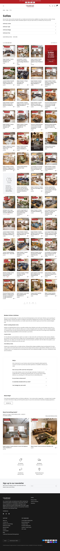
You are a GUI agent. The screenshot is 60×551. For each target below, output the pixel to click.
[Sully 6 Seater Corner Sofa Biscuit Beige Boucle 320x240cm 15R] (37, 265)
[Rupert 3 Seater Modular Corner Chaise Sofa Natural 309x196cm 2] (23, 138)
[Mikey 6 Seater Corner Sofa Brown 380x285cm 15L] (44, 431)
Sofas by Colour (7, 23)
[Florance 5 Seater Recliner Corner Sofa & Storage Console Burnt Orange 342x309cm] (51, 95)
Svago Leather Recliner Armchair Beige (36, 294)
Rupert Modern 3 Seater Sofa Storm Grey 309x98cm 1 (22, 254)
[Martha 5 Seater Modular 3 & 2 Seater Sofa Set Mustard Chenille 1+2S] (51, 116)
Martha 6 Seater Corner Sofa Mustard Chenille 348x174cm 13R (36, 254)
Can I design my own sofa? (19, 385)
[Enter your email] (56, 486)
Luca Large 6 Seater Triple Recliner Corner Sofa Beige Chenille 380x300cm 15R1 (51, 233)
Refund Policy (6, 527)
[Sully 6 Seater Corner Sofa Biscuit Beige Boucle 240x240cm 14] (23, 285)
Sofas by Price (6, 33)
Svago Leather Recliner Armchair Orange (50, 147)
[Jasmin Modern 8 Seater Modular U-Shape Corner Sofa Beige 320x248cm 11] (9, 224)
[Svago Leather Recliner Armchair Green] (23, 159)
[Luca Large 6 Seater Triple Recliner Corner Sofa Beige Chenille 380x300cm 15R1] (51, 224)
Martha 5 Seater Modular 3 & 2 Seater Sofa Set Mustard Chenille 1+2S (50, 126)
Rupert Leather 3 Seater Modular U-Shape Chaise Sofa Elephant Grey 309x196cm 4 (50, 83)
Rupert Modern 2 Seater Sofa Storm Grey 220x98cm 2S (8, 60)
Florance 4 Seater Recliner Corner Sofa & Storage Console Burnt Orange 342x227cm (37, 126)
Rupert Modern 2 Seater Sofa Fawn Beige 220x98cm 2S (8, 126)
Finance (4, 529)
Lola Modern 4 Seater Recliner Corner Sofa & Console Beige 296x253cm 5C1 (23, 61)
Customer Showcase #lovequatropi (11, 534)
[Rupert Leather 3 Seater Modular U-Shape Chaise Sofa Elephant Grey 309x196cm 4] (51, 73)
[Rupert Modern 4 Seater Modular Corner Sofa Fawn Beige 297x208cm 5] (23, 95)
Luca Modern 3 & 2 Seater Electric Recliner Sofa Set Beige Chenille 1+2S (50, 254)
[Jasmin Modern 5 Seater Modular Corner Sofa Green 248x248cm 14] (9, 73)
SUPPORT (5, 518)
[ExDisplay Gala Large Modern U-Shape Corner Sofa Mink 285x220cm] (9, 202)
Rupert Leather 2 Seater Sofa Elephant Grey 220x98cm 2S (22, 126)
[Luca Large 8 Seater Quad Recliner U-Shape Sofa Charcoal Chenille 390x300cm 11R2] (51, 202)
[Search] (54, 6)
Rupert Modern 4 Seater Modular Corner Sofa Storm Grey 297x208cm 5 (36, 104)
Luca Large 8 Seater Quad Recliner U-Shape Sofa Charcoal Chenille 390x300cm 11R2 (51, 212)
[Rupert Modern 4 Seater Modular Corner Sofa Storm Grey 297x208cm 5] (37, 95)
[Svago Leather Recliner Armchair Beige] (37, 285)
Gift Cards (24, 529)
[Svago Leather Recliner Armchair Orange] (51, 138)
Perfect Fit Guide (6, 525)
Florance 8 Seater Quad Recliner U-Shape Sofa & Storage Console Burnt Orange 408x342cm (8, 295)
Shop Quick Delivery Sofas (51, 415)
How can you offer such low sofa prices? (22, 369)
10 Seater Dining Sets (26, 525)
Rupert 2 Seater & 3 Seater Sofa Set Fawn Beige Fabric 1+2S (37, 188)
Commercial (5, 530)
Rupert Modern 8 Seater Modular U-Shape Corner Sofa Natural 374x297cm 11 (9, 168)
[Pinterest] (10, 514)
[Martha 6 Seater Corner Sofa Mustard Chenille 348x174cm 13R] (37, 244)
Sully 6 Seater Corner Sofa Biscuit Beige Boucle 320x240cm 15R (37, 274)
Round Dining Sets (25, 522)
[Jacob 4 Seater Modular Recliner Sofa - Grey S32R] (9, 244)
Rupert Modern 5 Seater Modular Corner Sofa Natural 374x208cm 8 (8, 104)
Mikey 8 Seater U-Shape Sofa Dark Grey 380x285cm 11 (22, 82)
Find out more (21, 464)
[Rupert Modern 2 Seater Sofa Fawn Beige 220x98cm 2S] (9, 116)
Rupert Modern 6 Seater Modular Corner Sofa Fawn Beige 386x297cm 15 (23, 233)
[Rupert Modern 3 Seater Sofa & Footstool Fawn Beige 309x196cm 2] (37, 73)
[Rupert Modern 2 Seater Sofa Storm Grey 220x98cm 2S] (9, 51)
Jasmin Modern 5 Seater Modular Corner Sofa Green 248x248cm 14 (8, 82)
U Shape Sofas (25, 523)
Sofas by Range (7, 30)
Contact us (5, 522)
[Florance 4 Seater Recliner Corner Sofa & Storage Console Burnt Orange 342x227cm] (37, 116)
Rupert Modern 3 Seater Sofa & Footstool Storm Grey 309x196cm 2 (50, 168)
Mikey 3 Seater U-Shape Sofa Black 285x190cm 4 (36, 211)
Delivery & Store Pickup (8, 523)
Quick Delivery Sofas (7, 36)
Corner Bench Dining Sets (27, 520)
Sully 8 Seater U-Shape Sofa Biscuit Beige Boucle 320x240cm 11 (50, 274)
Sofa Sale (15, 36)
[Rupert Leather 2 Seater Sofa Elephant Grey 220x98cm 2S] (23, 116)
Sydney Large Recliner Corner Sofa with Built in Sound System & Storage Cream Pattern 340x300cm (50, 189)
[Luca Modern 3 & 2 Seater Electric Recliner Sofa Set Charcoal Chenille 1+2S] (37, 159)
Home (4, 10)
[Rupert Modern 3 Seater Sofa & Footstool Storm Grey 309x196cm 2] (51, 159)
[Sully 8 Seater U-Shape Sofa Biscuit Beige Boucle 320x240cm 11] (51, 265)
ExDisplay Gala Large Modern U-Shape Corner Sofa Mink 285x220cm (8, 211)
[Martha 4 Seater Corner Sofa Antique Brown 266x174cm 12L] (9, 265)
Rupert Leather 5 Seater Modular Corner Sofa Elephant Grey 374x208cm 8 (37, 61)
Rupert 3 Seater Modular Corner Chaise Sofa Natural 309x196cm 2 (22, 147)
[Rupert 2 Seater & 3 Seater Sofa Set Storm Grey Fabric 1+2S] (9, 138)
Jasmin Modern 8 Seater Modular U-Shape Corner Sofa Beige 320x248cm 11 (8, 233)
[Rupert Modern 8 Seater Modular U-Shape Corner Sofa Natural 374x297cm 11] (9, 159)
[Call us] (50, 6)
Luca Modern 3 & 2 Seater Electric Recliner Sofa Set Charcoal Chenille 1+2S (36, 168)
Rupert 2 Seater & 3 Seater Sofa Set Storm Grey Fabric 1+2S (9, 147)
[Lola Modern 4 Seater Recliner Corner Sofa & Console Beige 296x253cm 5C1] (23, 51)
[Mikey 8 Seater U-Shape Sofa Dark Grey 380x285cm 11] (23, 73)
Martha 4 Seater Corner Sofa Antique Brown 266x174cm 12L (8, 274)
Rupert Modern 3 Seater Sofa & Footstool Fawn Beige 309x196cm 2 (36, 82)
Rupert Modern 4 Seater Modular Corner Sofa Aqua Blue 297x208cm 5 (37, 233)
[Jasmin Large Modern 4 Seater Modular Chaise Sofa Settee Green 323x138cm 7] (23, 202)
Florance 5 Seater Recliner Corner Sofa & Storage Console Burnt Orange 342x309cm (51, 104)
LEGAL (32, 497)
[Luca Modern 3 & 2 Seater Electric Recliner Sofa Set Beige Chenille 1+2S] (51, 244)
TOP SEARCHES (25, 518)
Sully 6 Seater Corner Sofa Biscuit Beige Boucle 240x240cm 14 (23, 294)
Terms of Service (34, 501)
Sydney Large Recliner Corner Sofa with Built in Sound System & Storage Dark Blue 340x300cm (22, 189)
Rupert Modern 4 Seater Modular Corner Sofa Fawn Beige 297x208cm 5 (23, 104)
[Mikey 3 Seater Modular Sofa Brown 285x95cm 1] (51, 285)
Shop (7, 10)
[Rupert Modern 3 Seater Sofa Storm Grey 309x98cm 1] (23, 244)
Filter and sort (8, 42)
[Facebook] (4, 514)
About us (5, 520)
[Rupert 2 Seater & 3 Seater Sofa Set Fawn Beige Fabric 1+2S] (37, 179)
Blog (4, 532)
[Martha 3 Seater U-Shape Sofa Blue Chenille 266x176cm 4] (23, 265)
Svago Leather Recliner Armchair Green (22, 167)
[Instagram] (7, 514)
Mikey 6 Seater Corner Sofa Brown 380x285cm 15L (42, 446)
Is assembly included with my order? (21, 381)
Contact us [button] (5, 510)
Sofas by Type (6, 26)
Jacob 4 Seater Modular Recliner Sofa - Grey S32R (8, 253)
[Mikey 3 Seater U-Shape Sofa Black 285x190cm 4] (37, 202)
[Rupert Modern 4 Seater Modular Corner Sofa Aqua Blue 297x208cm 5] (37, 224)
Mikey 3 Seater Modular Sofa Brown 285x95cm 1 (50, 294)
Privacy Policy (34, 499)
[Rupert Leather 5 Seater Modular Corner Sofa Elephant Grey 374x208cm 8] (37, 51)
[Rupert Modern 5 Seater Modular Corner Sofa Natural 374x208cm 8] (9, 95)
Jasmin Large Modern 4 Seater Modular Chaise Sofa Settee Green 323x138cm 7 (22, 212)
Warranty (33, 503)
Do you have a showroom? (19, 378)
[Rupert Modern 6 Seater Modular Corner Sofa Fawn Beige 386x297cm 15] (23, 224)
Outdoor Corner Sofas (26, 527)
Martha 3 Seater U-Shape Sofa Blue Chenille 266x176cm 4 (22, 274)
